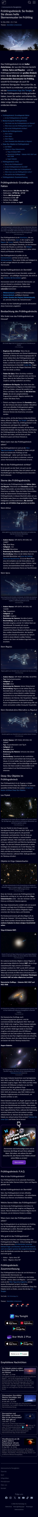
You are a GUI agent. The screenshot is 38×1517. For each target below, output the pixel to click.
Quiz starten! (19, 1162)
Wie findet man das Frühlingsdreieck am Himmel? (20, 123)
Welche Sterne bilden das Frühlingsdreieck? (18, 169)
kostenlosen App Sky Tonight (19, 91)
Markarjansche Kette (16, 1073)
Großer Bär (27, 365)
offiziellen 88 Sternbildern (12, 278)
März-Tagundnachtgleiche (18, 1282)
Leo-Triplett (8, 147)
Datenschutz (8, 1506)
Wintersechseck (6, 260)
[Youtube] (23, 1498)
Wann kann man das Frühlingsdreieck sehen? (18, 126)
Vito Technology (19, 51)
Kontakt (3, 1488)
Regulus (3, 242)
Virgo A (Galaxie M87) (13, 152)
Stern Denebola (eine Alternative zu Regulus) (18, 141)
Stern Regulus (9, 139)
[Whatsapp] (26, 59)
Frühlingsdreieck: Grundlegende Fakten (16, 115)
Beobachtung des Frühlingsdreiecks (15, 121)
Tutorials (4, 1471)
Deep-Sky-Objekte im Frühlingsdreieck (16, 144)
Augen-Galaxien (12, 159)
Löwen (10, 242)
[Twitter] (16, 59)
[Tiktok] (28, 1498)
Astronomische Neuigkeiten (11, 7)
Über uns (4, 1485)
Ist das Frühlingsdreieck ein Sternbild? (16, 118)
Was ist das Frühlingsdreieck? (14, 164)
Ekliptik (29, 247)
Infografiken (5, 1478)
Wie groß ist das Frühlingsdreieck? (15, 174)
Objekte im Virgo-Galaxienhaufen (15, 149)
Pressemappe (29, 1506)
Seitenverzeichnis (19, 1509)
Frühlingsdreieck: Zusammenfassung (15, 177)
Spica (18, 240)
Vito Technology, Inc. (19, 234)
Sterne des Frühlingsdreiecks (12, 131)
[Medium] (19, 1498)
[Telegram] (21, 59)
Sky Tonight (23, 420)
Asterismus (23, 237)
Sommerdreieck (6, 258)
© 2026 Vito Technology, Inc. (19, 1503)
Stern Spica (8, 136)
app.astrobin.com (19, 1014)
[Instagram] (10, 1498)
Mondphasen (5, 1481)
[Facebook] (11, 59)
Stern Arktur (8, 134)
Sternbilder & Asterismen (14, 25)
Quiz (2, 1475)
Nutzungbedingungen (18, 1506)
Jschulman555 (19, 1074)
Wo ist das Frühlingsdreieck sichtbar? (16, 128)
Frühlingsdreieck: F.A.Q (11, 162)
